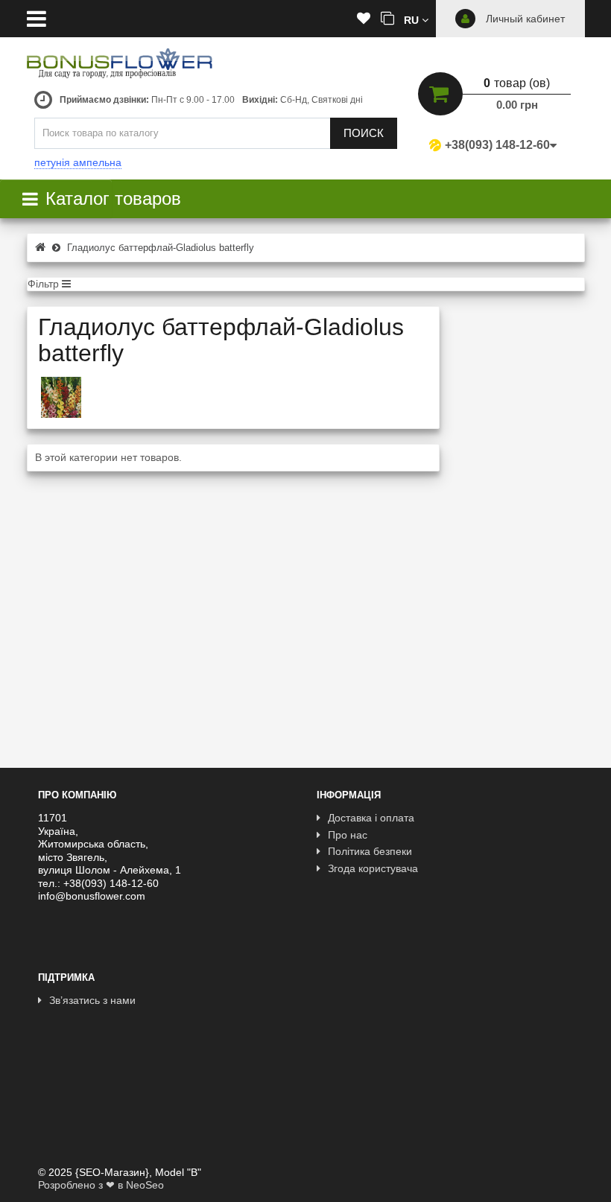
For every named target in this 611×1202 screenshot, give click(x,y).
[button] (416, 19)
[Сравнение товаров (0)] (387, 19)
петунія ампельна (77, 162)
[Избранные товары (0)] (363, 19)
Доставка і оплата (371, 818)
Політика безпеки (370, 851)
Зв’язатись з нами (92, 1000)
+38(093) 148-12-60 (497, 145)
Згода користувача (373, 868)
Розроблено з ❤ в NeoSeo (101, 1185)
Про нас (347, 835)
